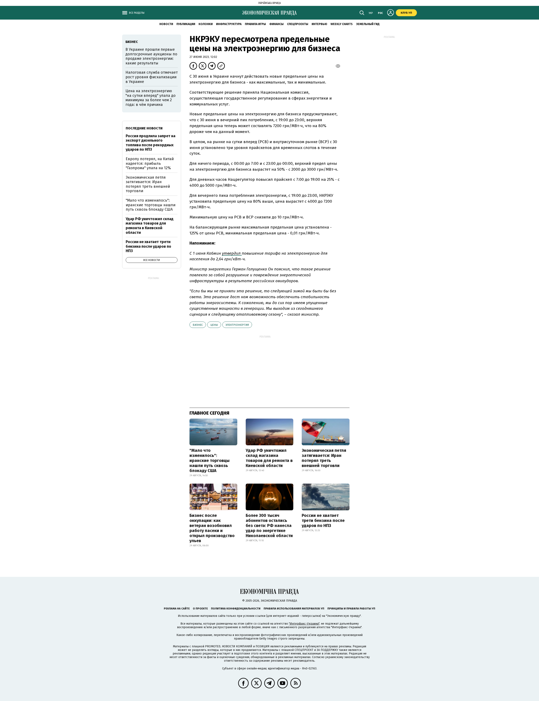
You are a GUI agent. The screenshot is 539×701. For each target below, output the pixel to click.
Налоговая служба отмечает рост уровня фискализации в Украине (151, 77)
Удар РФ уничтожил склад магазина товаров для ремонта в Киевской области (269, 458)
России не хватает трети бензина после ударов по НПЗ (323, 520)
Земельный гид (368, 24)
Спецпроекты (297, 24)
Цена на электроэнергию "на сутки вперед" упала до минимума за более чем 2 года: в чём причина (150, 98)
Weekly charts (342, 24)
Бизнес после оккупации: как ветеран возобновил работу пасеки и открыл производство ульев (212, 528)
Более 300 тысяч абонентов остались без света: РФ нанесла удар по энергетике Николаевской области (269, 525)
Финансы (276, 24)
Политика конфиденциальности (235, 608)
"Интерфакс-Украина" (304, 623)
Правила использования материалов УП (294, 608)
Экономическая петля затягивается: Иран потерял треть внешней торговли (324, 458)
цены (214, 324)
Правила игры (255, 24)
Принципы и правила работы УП (351, 608)
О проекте (200, 608)
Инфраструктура (228, 24)
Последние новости (144, 128)
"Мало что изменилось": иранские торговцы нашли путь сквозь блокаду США (209, 460)
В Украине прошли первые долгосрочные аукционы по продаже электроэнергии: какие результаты (151, 56)
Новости (166, 24)
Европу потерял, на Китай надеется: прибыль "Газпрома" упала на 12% (150, 163)
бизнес (198, 324)
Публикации (185, 24)
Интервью (319, 24)
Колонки (206, 24)
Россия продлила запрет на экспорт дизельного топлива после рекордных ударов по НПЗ (150, 143)
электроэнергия (237, 324)
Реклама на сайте (177, 608)
